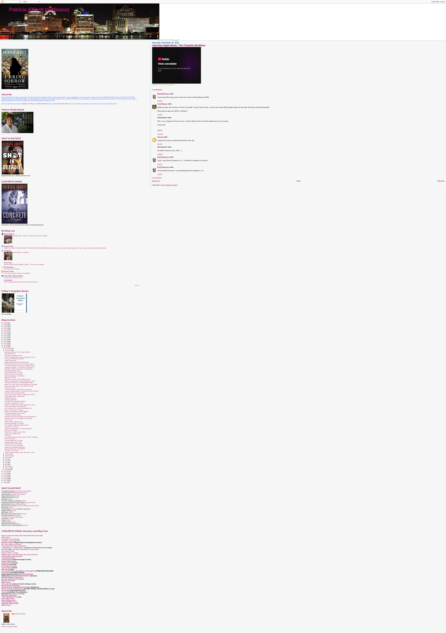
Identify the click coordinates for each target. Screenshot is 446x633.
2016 (5, 341)
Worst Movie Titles (10, 353)
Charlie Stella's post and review (12, 556)
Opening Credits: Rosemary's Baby (15, 393)
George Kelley (8, 246)
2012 (5, 471)
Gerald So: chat (11, 541)
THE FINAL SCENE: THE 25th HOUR (15, 406)
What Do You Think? (10, 377)
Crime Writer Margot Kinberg (13, 276)
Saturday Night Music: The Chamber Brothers (17, 352)
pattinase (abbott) (19, 614)
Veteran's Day (9, 420)
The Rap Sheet (9, 267)
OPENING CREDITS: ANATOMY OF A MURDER (18, 369)
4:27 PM (159, 174)
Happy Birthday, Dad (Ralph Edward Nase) (17, 362)
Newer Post (156, 181)
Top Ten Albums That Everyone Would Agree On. (18, 408)
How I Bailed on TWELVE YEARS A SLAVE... (17, 425)
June (6, 461)
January (7, 469)
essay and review (29, 502)
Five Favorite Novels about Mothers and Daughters (18, 571)
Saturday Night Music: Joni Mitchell (14, 376)
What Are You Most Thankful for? (14, 374)
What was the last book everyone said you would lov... (20, 364)
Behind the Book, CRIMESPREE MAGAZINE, (16, 587)
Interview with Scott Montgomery (12, 589)
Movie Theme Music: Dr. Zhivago (14, 410)
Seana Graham (6, 568)
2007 (5, 480)
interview (15, 497)
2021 (5, 332)
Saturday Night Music (11, 399)
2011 (5, 473)
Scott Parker (6, 572)
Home (299, 181)
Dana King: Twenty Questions (11, 539)
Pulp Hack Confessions (9, 595)
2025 (5, 324)
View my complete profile (9, 626)
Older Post (440, 181)
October (7, 454)
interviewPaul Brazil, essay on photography (12, 516)
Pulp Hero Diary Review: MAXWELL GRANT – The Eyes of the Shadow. (24, 264)
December (8, 348)
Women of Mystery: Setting (10, 553)
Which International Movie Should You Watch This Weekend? (21, 282)
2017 (5, 339)
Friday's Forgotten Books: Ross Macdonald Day (18, 428)
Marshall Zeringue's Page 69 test (12, 577)
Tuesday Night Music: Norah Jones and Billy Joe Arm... (20, 365)
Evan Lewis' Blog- (7, 584)
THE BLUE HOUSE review (10, 603)
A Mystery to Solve (10, 387)
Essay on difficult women (18, 504)
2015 (5, 343)
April (6, 464)
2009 (5, 477)
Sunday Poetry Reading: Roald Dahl (15, 447)
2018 (5, 337)
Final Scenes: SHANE (11, 430)
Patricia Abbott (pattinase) (39, 10)
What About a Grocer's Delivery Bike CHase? (17, 379)
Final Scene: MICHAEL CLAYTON (14, 359)
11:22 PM (160, 134)
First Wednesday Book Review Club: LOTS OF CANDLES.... (22, 437)
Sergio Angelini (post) (9, 561)
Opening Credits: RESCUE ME (13, 444)
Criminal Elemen (7, 559)
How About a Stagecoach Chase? (14, 403)
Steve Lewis (8, 262)
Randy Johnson (7, 563)
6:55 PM (159, 101)
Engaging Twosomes (10, 398)
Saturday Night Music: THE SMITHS (15, 449)
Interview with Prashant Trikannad (13, 579)
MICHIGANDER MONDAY (21, 576)
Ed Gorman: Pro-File (8, 551)
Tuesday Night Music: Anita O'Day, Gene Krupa (18, 389)
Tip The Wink (6, 590)
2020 (5, 334)
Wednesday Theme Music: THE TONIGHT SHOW (19, 386)
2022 (5, 330)
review (10, 499)
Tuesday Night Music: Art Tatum (14, 440)
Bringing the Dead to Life (19, 493)
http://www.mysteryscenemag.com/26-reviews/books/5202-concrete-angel (22, 535)
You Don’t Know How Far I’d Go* (13, 277)
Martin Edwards (9, 234)
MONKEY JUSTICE (27, 104)
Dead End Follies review (9, 602)
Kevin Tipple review (8, 598)
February (8, 468)
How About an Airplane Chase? (13, 355)
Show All (137, 285)
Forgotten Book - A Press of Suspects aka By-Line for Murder (30, 235)
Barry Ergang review (8, 600)
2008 (5, 478)
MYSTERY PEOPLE (8, 542)
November (8, 350)
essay (11, 507)
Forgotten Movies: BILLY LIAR (13, 442)
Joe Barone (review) (8, 558)
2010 (5, 475)
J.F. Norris (7, 250)
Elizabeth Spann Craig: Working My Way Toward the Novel (19, 554)
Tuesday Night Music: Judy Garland (15, 413)
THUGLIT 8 (8, 435)
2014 (5, 345)
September (8, 455)
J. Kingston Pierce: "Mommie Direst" (13, 547)
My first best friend (10, 438)
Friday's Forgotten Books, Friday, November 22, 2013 (20, 381)
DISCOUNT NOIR (62, 104)
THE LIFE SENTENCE (26, 574)
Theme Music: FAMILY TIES (12, 433)
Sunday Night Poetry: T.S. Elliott (13, 372)
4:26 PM (159, 164)
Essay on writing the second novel (28, 506)
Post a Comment (157, 177)
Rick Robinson (163, 94)
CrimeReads (8, 280)
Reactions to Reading (17, 594)
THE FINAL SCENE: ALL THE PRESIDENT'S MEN (19, 382)
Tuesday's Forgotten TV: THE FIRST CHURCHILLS (19, 367)
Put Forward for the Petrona (12, 269)
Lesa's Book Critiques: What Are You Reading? (17, 273)
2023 (5, 328)
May (6, 462)
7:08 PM (159, 114)
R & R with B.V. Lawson (9, 566)
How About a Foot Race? (12, 427)
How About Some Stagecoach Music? (15, 401)
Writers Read (6, 582)
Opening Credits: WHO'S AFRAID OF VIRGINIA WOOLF (21, 416)
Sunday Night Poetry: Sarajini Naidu (15, 396)
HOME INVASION (42, 104)
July (6, 459)
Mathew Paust (6, 605)
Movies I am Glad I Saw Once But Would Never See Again (21, 384)
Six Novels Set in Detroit (23, 491)
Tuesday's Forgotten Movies (13, 415)
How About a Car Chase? (12, 450)
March (7, 466)
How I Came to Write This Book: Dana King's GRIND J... (20, 394)
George (160, 137)
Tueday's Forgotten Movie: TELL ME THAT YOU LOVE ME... (22, 391)
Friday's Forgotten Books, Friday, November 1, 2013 (19, 452)
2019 (5, 336)
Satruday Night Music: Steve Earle (14, 423)
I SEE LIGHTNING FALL (9, 597)
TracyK (4, 592)
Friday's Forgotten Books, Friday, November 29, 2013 (20, 357)
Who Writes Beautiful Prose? (13, 370)
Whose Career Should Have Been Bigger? (16, 411)
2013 (5, 347)
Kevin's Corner (9, 271)
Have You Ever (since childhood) (14, 445)
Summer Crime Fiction (18, 494)
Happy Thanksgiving (10, 360)
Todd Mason (162, 104)
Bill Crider (5, 569)
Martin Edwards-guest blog (10, 585)
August (7, 457)
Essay (18, 496)
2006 (5, 482)
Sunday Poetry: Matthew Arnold (13, 421)
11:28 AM (159, 154)
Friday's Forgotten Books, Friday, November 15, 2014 (20, 405)
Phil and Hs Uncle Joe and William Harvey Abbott (18, 418)
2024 (5, 326)
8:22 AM (159, 144)
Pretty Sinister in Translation (21, 252)
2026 (5, 323)
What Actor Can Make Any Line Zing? (15, 432)
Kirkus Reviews (6, 537)
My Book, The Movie (8, 581)
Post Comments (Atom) (169, 185)
